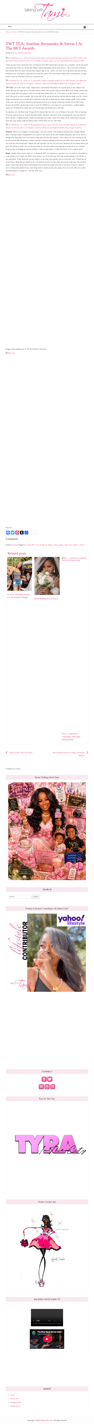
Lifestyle (14, 32)
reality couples (58, 545)
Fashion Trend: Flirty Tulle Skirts (20, 753)
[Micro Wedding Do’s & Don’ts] (46, 576)
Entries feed (14, 1399)
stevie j (82, 545)
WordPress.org (15, 1406)
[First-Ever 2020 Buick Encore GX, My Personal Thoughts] (19, 574)
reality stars (68, 545)
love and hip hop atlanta (44, 545)
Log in (12, 1395)
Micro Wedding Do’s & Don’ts (46, 599)
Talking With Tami (46, 1420)
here (26, 171)
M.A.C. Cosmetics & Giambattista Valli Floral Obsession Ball (71, 737)
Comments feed (15, 1402)
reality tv (76, 545)
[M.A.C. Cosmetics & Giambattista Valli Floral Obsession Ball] (74, 643)
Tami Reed (27, 53)
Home (8, 32)
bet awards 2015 (29, 545)
